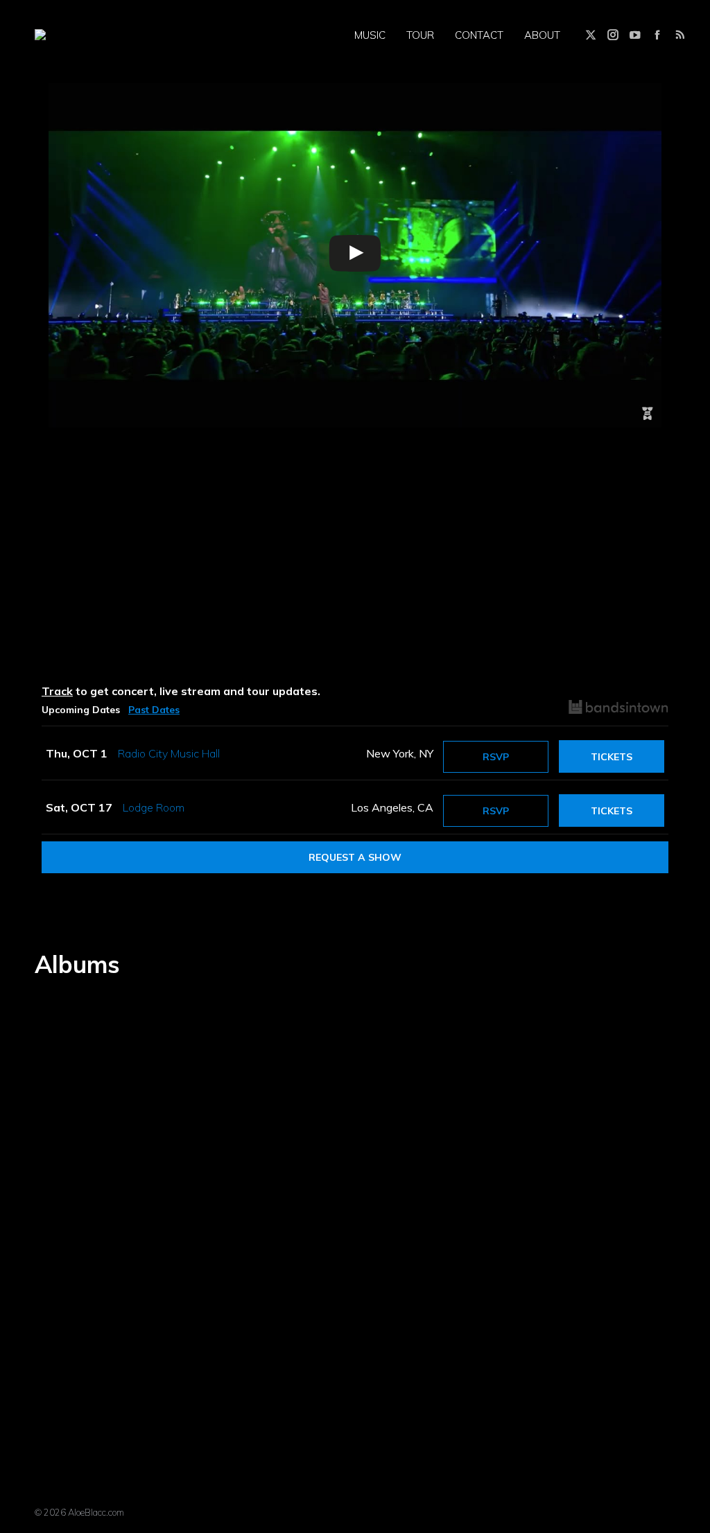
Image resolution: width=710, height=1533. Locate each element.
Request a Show (355, 857)
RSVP (496, 757)
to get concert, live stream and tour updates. (181, 691)
